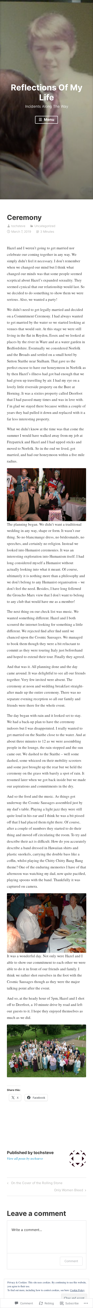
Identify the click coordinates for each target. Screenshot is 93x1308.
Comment (71, 1261)
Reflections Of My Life (46, 92)
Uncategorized (44, 226)
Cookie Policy (77, 1290)
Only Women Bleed (68, 1191)
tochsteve (18, 226)
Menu (48, 119)
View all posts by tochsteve (25, 1158)
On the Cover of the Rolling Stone (34, 1184)
